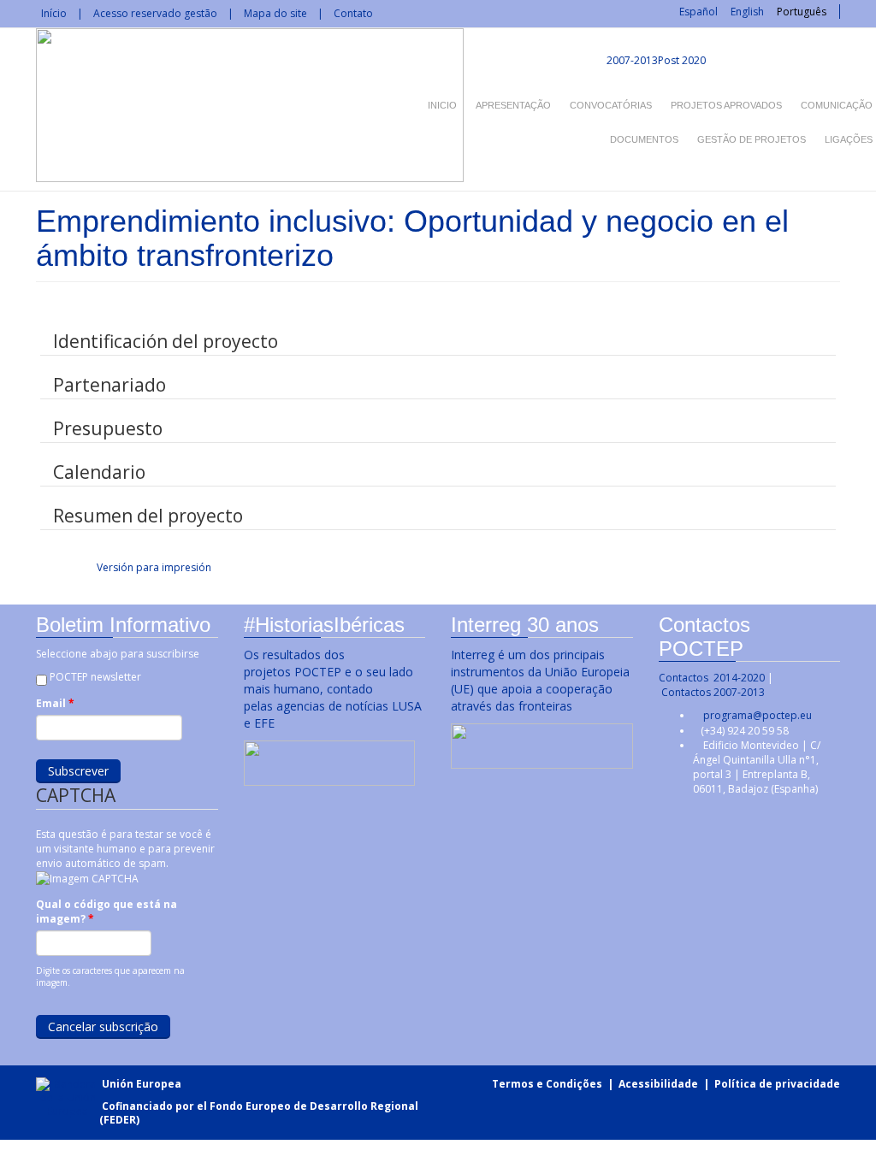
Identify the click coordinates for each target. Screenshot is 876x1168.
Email (55, 703)
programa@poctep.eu (757, 715)
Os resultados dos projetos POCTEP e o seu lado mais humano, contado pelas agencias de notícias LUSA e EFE (333, 688)
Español (698, 11)
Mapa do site (275, 13)
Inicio (442, 105)
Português (801, 11)
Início (54, 13)
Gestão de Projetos (751, 139)
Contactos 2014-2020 (712, 677)
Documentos (644, 139)
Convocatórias (611, 105)
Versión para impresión (154, 567)
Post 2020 (682, 60)
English (747, 11)
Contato (353, 13)
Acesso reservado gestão (155, 13)
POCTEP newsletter (95, 677)
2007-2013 (631, 60)
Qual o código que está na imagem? (106, 911)
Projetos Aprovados (726, 105)
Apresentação (513, 105)
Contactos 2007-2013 (713, 692)
